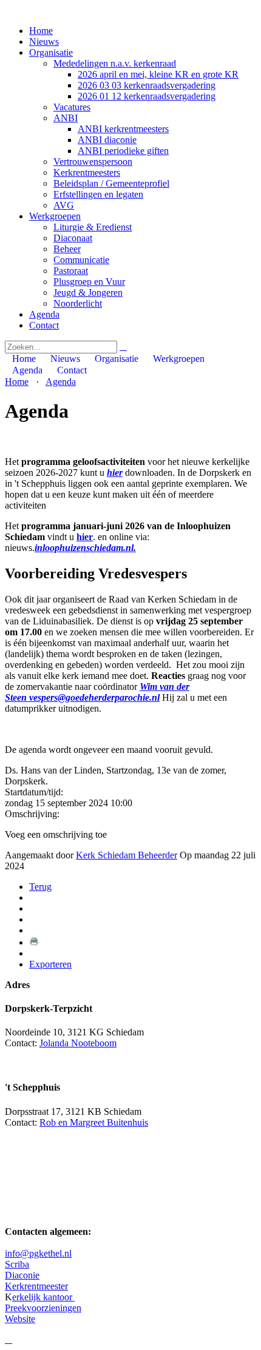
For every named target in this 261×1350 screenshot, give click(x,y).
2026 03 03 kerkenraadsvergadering (146, 85)
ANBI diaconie (107, 140)
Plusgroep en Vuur (89, 281)
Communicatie (81, 260)
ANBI (65, 118)
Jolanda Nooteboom (78, 1043)
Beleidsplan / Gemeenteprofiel (111, 183)
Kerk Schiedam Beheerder (126, 855)
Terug (40, 886)
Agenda (44, 314)
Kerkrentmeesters (86, 172)
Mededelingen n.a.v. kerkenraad (114, 63)
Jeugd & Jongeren (88, 292)
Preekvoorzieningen (43, 1308)
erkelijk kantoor (43, 1297)
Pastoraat (70, 271)
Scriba (17, 1264)
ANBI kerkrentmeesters (123, 129)
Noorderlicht (77, 303)
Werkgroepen (55, 216)
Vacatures (71, 107)
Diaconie (22, 1275)
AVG (63, 205)
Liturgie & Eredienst (92, 227)
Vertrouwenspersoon (92, 161)
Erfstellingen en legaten (98, 194)
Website (20, 1319)
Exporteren (50, 964)
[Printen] (34, 942)
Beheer (67, 249)
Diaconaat (72, 238)
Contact (44, 325)
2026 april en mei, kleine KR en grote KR (158, 74)
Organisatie (51, 52)
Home (41, 30)
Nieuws (44, 41)
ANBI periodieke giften (123, 150)
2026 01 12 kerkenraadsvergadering (146, 96)
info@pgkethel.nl (38, 1253)
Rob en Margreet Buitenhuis (93, 1122)
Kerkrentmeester (36, 1286)
